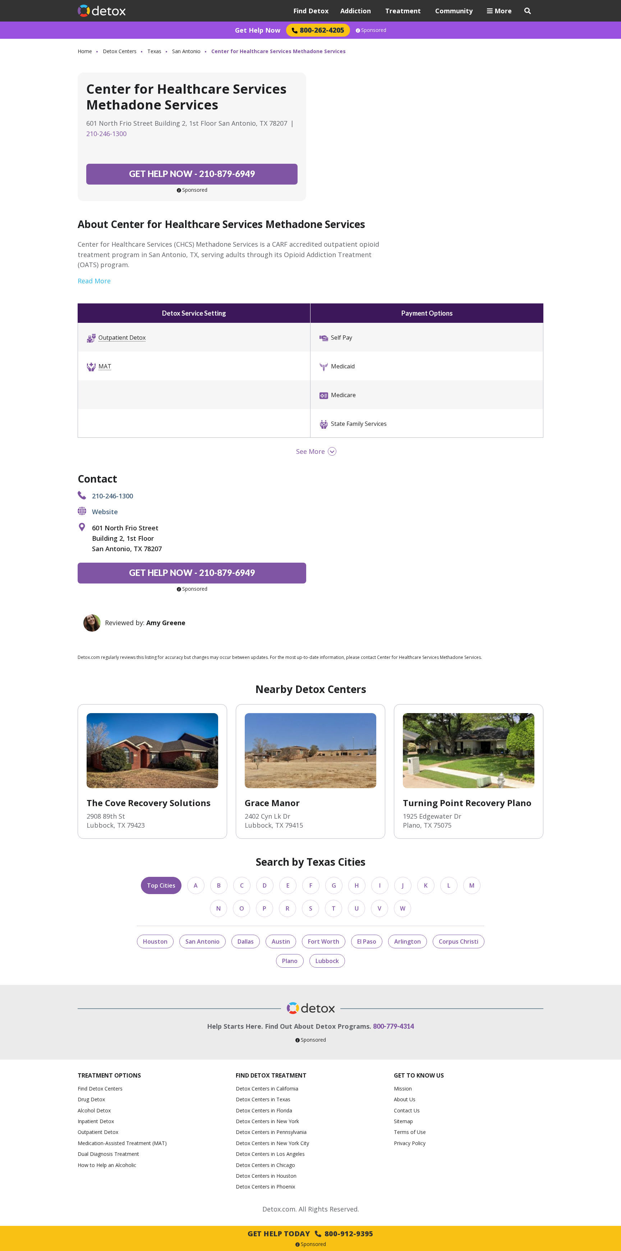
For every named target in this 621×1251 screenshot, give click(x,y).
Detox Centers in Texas (263, 1099)
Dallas (246, 941)
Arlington (407, 941)
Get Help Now (257, 30)
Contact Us (407, 1110)
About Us (404, 1099)
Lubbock (327, 961)
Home (85, 51)
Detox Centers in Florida (264, 1110)
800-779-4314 (393, 1026)
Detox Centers (120, 51)
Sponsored (373, 30)
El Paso (366, 941)
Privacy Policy (410, 1143)
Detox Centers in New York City (272, 1143)
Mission (403, 1088)
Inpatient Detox (96, 1121)
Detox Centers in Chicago (265, 1165)
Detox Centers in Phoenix (265, 1186)
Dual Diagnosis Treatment (108, 1153)
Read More (94, 281)
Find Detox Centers (100, 1088)
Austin (281, 941)
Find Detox (310, 10)
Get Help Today (310, 1233)
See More (310, 451)
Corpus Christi (458, 941)
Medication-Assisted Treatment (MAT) (122, 1143)
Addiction (355, 10)
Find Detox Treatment (271, 1075)
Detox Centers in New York (267, 1121)
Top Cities (161, 885)
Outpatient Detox (122, 337)
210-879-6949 (192, 173)
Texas (154, 51)
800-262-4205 (322, 30)
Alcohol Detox (94, 1110)
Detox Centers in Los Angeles (270, 1153)
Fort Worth (323, 941)
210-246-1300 (106, 133)
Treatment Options (109, 1075)
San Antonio (186, 51)
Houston (155, 941)
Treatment (403, 10)
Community (454, 10)
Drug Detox (91, 1099)
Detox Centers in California (267, 1088)
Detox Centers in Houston (266, 1175)
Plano (290, 961)
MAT (104, 366)
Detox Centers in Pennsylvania (271, 1132)
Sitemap (403, 1121)
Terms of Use (410, 1132)
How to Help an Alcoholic (107, 1165)
